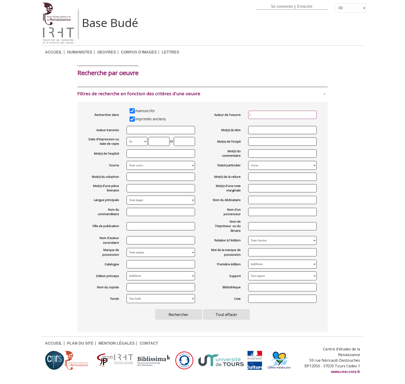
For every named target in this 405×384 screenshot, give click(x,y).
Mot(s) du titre (231, 130)
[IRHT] (123, 360)
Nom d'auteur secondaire (109, 240)
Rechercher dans (107, 115)
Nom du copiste (108, 287)
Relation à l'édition (227, 240)
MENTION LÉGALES (116, 343)
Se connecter (282, 6)
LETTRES (170, 52)
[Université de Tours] (221, 360)
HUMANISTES (79, 52)
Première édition (229, 264)
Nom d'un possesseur (232, 211)
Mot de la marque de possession (226, 252)
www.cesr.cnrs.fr (345, 372)
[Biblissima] (153, 360)
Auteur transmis (107, 130)
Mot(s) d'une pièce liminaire (106, 188)
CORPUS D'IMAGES (139, 52)
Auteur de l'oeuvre (227, 115)
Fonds (114, 299)
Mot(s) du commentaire (231, 153)
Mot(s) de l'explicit (106, 153)
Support (235, 276)
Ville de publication (105, 226)
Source (114, 165)
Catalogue (112, 264)
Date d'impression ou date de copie (104, 141)
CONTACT (149, 343)
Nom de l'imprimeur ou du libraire (228, 226)
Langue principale (106, 200)
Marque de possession (110, 252)
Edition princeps (107, 276)
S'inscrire (304, 6)
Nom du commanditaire (108, 211)
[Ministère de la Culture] (255, 360)
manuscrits (145, 110)
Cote (237, 299)
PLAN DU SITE (80, 343)
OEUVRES (106, 52)
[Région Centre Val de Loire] (279, 360)
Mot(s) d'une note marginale (228, 188)
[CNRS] (54, 360)
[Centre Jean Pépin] (104, 360)
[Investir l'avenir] (184, 360)
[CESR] (79, 360)
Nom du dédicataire (227, 200)
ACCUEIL (53, 52)
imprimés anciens (150, 119)
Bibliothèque (232, 287)
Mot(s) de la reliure (227, 177)
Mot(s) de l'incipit (229, 141)
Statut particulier (229, 165)
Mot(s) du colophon (105, 177)
